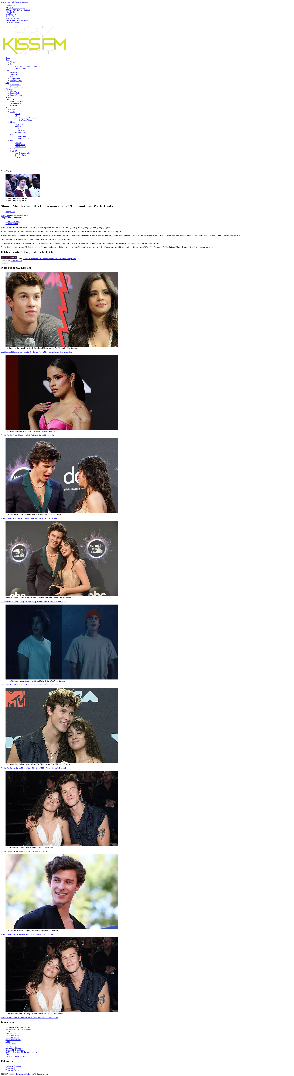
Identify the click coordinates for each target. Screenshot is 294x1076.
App (7, 83)
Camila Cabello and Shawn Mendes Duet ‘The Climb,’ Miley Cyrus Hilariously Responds (33, 768)
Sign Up (13, 91)
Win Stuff (9, 89)
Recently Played (16, 81)
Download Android (17, 87)
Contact (8, 1054)
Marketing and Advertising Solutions (19, 1029)
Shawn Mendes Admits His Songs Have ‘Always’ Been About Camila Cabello (29, 1018)
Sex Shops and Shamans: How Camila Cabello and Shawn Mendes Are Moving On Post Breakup (36, 352)
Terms (8, 1042)
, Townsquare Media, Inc (24, 1074)
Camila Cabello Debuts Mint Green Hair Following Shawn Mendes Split (27, 435)
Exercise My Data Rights (15, 1050)
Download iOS (15, 85)
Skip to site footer (22, 2)
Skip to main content (8, 2)
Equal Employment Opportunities (18, 1027)
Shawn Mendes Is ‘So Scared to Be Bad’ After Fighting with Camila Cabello (29, 518)
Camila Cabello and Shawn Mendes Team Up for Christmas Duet (24, 851)
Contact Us (10, 99)
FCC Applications (12, 1038)
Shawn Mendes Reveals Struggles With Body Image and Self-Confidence (27, 934)
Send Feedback (15, 103)
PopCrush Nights (21, 68)
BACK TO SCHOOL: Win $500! (18, 10)
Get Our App (10, 16)
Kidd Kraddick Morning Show (17, 20)
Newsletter (9, 97)
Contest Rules (15, 93)
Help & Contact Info (17, 101)
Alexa (12, 76)
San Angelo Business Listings (16, 1056)
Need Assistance (11, 1033)
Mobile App (14, 74)
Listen (8, 70)
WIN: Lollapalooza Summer (16, 8)
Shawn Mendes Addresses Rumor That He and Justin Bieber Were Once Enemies (30, 685)
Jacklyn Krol (5, 216)
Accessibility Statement (14, 1048)
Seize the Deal (11, 12)
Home (8, 58)
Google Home (15, 79)
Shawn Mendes (6, 228)
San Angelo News (12, 22)
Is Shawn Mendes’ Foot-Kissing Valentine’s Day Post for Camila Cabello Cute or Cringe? (33, 602)
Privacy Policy (11, 1046)
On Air (8, 60)
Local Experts (11, 14)
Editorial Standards (12, 1036)
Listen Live (14, 72)
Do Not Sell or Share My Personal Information (22, 1052)
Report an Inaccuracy (13, 1040)
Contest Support (16, 95)
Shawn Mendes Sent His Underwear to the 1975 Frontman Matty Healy (49, 259)
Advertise (13, 105)
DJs (11, 64)
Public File (9, 1031)
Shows (12, 62)
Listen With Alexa (12, 18)
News (12, 263)
